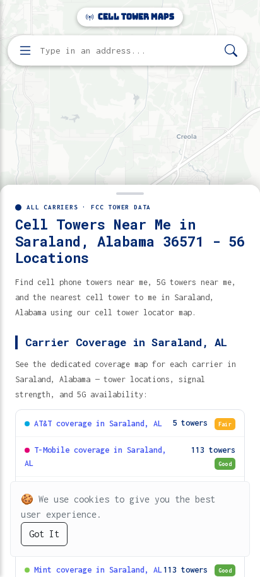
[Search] (231, 50)
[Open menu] (25, 50)
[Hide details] (130, 192)
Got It (44, 533)
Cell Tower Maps (135, 17)
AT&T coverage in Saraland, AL (98, 423)
